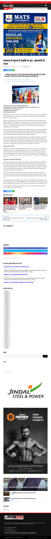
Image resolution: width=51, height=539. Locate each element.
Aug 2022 (6, 329)
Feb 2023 (6, 324)
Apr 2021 (6, 342)
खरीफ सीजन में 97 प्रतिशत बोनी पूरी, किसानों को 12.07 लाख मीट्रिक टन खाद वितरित (20, 81)
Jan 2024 (6, 315)
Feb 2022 (6, 334)
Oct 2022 (6, 327)
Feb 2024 (6, 315)
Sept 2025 (6, 299)
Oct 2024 (6, 308)
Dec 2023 (6, 316)
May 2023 (6, 322)
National (36, 8)
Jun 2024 (6, 311)
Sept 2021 (6, 338)
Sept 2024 (6, 309)
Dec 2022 (6, 326)
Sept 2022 (6, 328)
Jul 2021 (6, 340)
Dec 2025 (6, 297)
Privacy (44, 537)
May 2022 (6, 332)
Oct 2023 (6, 318)
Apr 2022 (6, 332)
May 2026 (6, 293)
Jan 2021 (6, 344)
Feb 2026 (6, 295)
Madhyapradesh (26, 66)
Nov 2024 (6, 307)
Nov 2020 (6, 346)
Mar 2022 (6, 333)
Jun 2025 (6, 302)
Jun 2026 (6, 292)
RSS (37, 537)
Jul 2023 (6, 320)
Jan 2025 (6, 306)
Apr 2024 (6, 313)
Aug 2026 (6, 290)
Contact (30, 537)
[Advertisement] (25, 366)
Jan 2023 (6, 325)
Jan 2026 (6, 296)
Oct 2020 (6, 347)
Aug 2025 (6, 300)
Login (34, 537)
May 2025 (6, 303)
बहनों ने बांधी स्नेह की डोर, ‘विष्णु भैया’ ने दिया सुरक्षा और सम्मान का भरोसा (17, 79)
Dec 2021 (6, 336)
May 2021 (6, 341)
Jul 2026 (6, 291)
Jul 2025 (6, 301)
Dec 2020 (6, 345)
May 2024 (6, 312)
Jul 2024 (6, 311)
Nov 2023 (6, 317)
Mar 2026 (6, 294)
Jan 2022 (6, 335)
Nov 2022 (6, 327)
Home (41, 537)
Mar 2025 (6, 304)
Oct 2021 (6, 337)
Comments (7, 509)
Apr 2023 (6, 323)
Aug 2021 (6, 339)
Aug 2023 (6, 319)
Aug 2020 (6, 348)
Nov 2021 (6, 336)
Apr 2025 (6, 303)
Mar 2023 (6, 323)
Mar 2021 (6, 343)
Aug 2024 (6, 310)
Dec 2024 (6, 307)
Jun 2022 (6, 331)
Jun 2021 (6, 340)
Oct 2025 (6, 298)
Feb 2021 (6, 344)
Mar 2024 (6, 314)
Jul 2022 (6, 330)
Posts (6, 508)
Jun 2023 (6, 321)
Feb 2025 (6, 305)
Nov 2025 (6, 298)
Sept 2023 (6, 319)
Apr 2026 (6, 294)
